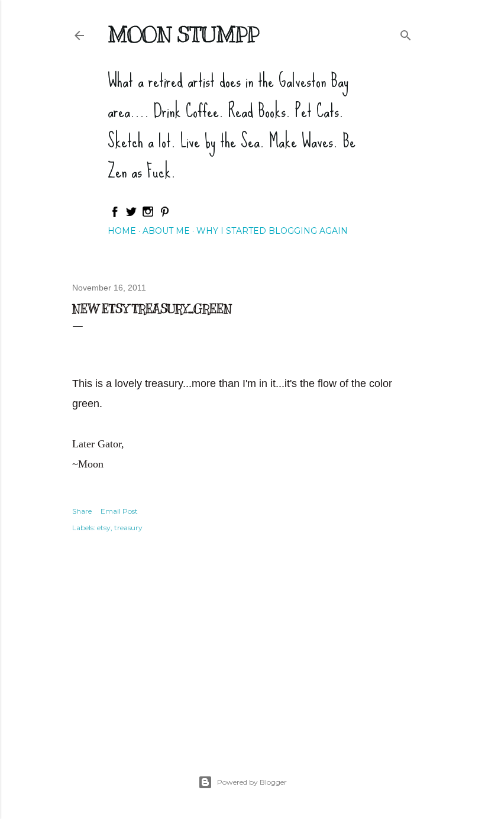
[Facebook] (115, 215)
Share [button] (82, 511)
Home (122, 230)
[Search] (406, 32)
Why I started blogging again (272, 230)
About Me (166, 230)
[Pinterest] (164, 215)
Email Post (119, 511)
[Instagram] (148, 215)
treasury (128, 527)
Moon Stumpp (183, 34)
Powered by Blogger (252, 782)
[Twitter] (131, 215)
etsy (104, 527)
